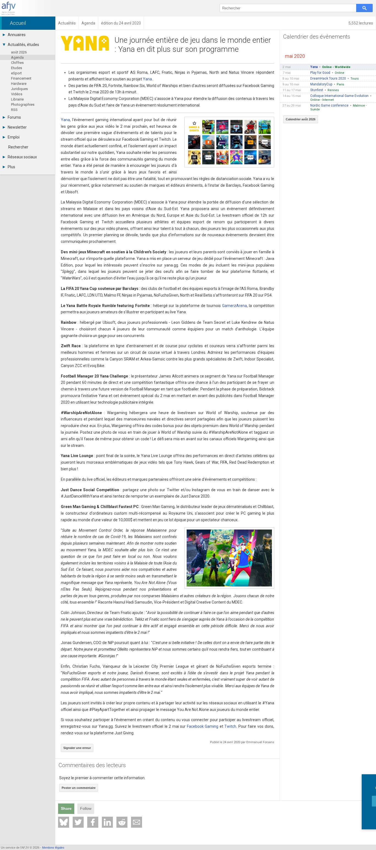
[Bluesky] (63, 822)
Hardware (18, 84)
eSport (16, 73)
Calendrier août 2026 (300, 119)
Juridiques (19, 89)
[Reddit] (121, 822)
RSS (14, 110)
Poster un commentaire (79, 787)
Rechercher (18, 147)
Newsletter (17, 127)
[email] (136, 822)
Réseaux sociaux (22, 157)
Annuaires (17, 34)
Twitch (230, 726)
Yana (147, 79)
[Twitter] (78, 822)
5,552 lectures (360, 23)
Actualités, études (23, 44)
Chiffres (17, 63)
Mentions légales (53, 847)
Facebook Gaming (203, 726)
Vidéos (16, 94)
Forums (14, 117)
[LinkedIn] (107, 822)
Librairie (17, 99)
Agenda (17, 57)
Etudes (16, 68)
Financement (21, 78)
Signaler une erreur (77, 747)
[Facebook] (92, 822)
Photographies (22, 104)
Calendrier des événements (316, 36)
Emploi (14, 137)
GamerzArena (234, 305)
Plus (11, 167)
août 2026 (19, 52)
